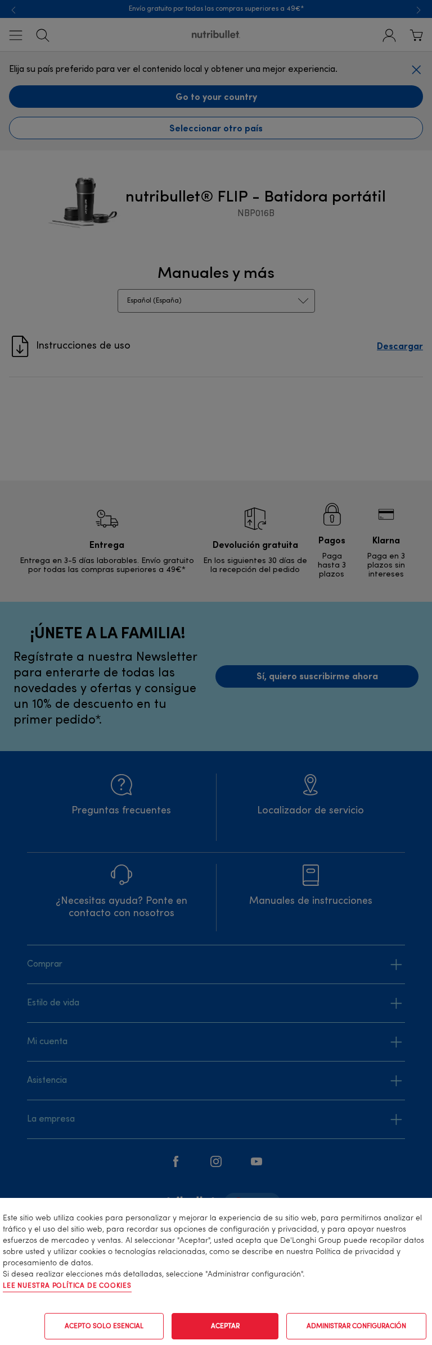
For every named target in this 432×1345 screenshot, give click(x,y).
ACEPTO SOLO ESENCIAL (104, 1326)
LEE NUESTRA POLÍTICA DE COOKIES (67, 1286)
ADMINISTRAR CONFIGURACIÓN (356, 1326)
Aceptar (225, 1326)
